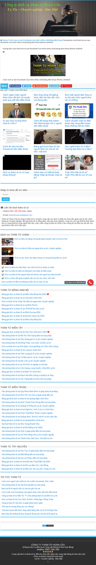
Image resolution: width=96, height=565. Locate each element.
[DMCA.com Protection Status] (48, 525)
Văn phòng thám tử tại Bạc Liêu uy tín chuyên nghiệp (24, 361)
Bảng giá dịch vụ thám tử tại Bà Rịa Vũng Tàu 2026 (23, 316)
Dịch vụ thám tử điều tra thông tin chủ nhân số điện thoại (28, 271)
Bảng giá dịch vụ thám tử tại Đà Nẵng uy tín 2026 (22, 427)
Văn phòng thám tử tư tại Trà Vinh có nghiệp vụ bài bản (25, 364)
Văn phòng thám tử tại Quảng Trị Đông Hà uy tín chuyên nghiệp (28, 406)
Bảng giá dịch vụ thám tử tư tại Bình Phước (20, 305)
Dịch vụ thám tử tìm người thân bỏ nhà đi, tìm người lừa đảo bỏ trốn (33, 275)
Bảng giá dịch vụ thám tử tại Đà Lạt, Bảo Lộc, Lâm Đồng (25, 465)
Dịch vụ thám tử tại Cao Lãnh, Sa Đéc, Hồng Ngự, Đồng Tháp (27, 499)
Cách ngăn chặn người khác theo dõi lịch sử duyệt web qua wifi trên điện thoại (16, 97)
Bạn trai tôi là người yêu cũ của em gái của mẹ (21, 489)
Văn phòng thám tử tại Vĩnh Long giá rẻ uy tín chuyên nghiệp (27, 354)
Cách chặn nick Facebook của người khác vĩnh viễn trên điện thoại (29, 492)
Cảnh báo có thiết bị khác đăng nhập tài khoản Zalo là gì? (48, 175)
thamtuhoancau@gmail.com (20, 215)
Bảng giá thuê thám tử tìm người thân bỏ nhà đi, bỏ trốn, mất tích (47, 149)
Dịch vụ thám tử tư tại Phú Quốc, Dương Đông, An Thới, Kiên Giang (30, 346)
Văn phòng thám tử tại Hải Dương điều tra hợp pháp (23, 485)
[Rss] (48, 561)
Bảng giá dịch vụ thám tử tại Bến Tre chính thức (21, 372)
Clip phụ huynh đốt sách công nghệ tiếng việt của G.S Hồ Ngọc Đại (29, 510)
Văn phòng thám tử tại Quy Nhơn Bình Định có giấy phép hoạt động (30, 391)
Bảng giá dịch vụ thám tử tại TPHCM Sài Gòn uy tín (23, 309)
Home (5, 40)
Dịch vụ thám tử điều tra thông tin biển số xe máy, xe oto (25, 282)
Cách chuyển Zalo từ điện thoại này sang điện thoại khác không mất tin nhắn (78, 123)
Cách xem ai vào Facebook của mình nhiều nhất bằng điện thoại (35, 40)
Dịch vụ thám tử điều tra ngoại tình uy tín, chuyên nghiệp (38, 248)
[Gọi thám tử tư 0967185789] (90, 282)
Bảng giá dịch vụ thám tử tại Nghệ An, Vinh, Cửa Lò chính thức (28, 409)
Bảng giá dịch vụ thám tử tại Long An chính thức (21, 350)
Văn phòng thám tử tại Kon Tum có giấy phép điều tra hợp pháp (28, 451)
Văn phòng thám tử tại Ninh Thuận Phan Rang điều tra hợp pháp (28, 402)
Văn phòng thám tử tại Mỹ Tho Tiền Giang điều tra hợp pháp (27, 336)
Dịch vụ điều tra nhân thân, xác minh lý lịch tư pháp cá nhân (29, 267)
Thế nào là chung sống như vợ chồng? (18, 507)
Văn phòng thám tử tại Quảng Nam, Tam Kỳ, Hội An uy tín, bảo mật (29, 417)
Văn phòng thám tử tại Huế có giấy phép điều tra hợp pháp (26, 431)
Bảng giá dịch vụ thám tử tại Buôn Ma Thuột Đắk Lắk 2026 (26, 462)
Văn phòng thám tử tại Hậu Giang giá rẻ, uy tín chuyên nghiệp (27, 339)
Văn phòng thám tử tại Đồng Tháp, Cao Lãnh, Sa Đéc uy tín (26, 343)
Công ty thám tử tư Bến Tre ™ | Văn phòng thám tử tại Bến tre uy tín (30, 496)
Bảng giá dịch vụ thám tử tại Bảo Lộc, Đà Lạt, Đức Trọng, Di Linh (28, 469)
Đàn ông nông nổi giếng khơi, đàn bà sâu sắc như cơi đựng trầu (47, 97)
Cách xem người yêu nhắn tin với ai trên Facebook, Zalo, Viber (28, 481)
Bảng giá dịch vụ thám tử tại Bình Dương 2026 (21, 312)
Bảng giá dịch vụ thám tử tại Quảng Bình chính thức (23, 420)
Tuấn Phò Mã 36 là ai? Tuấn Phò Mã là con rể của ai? (78, 175)
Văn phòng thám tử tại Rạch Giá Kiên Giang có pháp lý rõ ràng (28, 375)
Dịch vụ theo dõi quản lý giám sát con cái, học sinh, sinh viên (30, 278)
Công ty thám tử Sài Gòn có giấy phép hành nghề (22, 503)
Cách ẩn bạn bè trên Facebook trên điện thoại (15, 147)
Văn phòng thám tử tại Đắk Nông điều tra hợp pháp (23, 454)
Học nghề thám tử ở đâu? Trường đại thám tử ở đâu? (78, 147)
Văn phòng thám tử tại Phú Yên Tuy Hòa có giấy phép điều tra (27, 395)
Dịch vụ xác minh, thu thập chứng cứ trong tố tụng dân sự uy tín (41, 258)
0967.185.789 (15, 211)
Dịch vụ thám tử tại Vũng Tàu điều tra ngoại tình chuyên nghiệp (28, 301)
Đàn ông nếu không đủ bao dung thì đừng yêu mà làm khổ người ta (29, 514)
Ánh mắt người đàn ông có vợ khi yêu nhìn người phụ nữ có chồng (78, 97)
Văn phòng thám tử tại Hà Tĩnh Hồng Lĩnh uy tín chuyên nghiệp (28, 435)
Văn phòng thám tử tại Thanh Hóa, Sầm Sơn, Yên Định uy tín (27, 438)
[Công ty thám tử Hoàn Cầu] (48, 18)
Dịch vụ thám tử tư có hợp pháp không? (16, 173)
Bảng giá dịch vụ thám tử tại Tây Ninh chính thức (22, 298)
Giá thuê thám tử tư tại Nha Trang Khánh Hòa (20, 424)
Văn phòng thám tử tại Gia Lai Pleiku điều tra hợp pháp (24, 458)
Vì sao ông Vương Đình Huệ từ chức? (15, 122)
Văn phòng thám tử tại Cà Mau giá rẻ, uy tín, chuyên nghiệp (26, 357)
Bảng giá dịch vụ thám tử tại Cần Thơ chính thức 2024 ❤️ (26, 332)
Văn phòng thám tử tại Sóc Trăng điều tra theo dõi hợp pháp (26, 379)
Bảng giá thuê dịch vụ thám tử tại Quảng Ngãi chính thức (25, 399)
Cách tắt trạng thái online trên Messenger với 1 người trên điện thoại (48, 123)
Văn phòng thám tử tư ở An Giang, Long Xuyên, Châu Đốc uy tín (28, 368)
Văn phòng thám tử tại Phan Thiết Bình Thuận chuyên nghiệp (27, 413)
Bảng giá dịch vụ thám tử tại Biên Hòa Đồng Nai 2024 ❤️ (25, 294)
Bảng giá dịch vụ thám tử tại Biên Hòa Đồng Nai (22, 320)
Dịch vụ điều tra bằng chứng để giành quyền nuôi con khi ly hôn (41, 239)
